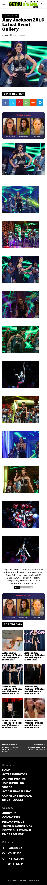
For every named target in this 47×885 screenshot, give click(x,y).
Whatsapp (15, 864)
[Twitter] (12, 102)
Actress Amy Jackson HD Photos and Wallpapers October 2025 (34, 690)
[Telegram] (40, 102)
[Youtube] (3, 853)
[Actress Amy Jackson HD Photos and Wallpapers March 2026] (12, 640)
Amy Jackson (26, 587)
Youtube (14, 853)
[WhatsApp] (26, 102)
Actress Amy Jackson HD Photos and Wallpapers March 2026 (12, 656)
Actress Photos (11, 16)
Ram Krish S (9, 35)
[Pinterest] (19, 102)
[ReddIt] (33, 102)
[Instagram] (3, 859)
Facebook (15, 848)
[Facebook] (5, 102)
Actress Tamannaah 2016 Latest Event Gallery (10, 749)
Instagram (16, 858)
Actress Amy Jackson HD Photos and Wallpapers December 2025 (12, 690)
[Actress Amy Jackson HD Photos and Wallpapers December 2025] (12, 674)
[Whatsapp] (3, 864)
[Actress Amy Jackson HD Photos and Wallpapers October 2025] (34, 674)
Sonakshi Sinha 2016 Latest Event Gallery (36, 748)
